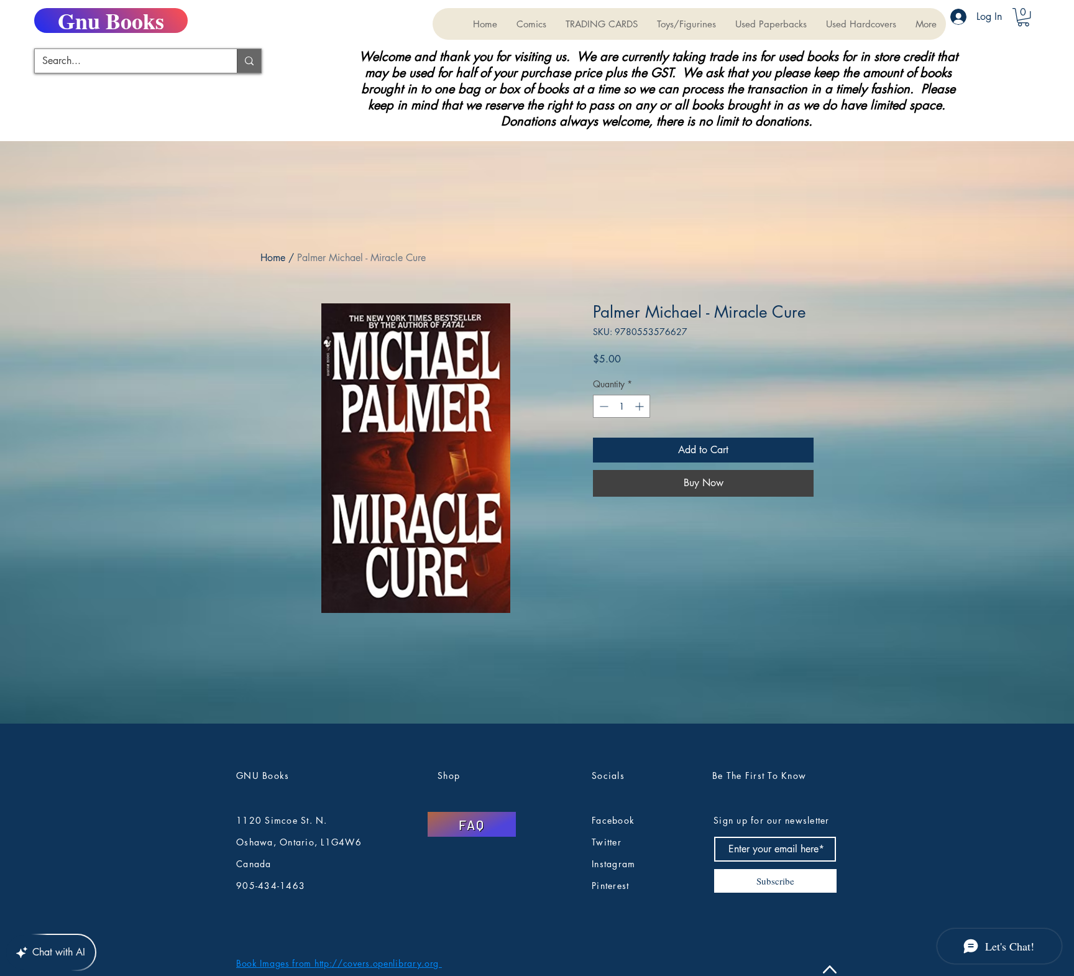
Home (272, 257)
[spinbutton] (621, 406)
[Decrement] (602, 406)
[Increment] (640, 406)
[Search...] (249, 61)
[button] (601, 24)
